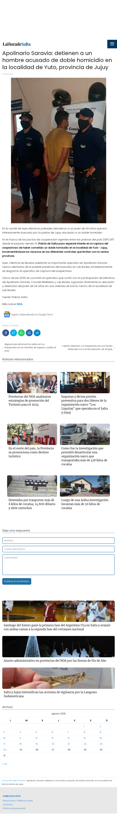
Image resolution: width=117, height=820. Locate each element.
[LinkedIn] (29, 332)
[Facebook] (5, 332)
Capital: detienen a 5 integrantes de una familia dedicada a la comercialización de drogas (87, 347)
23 (101, 744)
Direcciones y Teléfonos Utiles (18, 800)
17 (4, 744)
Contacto (8, 804)
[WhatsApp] (21, 332)
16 (101, 738)
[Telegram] (37, 332)
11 (20, 738)
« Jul (4, 764)
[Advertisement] (58, 20)
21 (68, 744)
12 (36, 738)
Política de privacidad (14, 808)
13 (53, 738)
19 (37, 744)
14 (69, 738)
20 (53, 744)
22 (85, 744)
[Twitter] (13, 332)
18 (21, 744)
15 (85, 738)
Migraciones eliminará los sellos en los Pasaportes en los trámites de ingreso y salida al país (30, 347)
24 (4, 749)
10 (4, 738)
